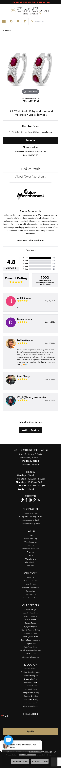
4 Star (25, 260)
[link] (30, 2)
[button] (11, 21)
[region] (30, 67)
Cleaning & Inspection (30, 657)
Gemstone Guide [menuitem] (30, 685)
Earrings (8, 30)
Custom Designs (30, 609)
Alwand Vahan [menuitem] (30, 562)
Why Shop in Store (31, 580)
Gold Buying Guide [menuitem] (30, 706)
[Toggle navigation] (4, 21)
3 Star (25, 263)
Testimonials (30, 591)
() (53, 258)
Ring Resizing (30, 643)
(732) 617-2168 (30, 101)
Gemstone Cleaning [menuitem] (30, 699)
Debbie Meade (25, 340)
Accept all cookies (40, 761)
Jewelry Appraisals (31, 612)
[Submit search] (31, 21)
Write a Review (30, 430)
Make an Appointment (30, 587)
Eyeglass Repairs (30, 626)
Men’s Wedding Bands (30, 520)
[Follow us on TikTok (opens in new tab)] (22, 500)
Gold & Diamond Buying (30, 630)
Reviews (30, 250)
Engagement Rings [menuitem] (30, 538)
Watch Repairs (30, 653)
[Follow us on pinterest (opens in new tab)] (34, 500)
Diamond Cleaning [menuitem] (31, 696)
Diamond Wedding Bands (30, 523)
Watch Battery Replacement (30, 650)
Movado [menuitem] (30, 565)
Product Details (30, 168)
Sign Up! (30, 731)
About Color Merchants (30, 176)
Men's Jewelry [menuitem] (30, 559)
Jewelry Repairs (30, 619)
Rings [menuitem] (30, 535)
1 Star (25, 269)
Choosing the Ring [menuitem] (30, 679)
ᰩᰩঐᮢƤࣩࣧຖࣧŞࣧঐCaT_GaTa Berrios (31, 397)
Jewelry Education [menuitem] (30, 668)
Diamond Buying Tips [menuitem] (30, 675)
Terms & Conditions (30, 597)
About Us (30, 577)
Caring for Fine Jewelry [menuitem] (30, 692)
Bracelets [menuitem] (30, 552)
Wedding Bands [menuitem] (30, 542)
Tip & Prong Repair (31, 647)
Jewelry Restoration (30, 636)
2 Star (25, 266)
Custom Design (30, 623)
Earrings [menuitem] (31, 545)
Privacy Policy (31, 594)
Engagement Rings (30, 513)
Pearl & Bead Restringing (30, 640)
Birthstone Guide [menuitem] (30, 682)
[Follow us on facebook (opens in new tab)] (26, 500)
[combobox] (47, 21)
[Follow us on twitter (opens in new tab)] (38, 500)
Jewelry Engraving (30, 616)
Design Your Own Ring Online (30, 516)
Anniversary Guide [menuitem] (30, 702)
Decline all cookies (20, 761)
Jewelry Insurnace (30, 633)
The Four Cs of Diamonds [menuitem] (30, 672)
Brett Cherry (23, 376)
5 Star (25, 258)
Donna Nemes (24, 319)
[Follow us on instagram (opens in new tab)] (30, 500)
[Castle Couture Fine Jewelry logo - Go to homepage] (30, 11)
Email (5, 716)
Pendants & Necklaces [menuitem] (30, 548)
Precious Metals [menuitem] (31, 689)
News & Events (30, 584)
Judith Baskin (24, 297)
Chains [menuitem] (30, 555)
